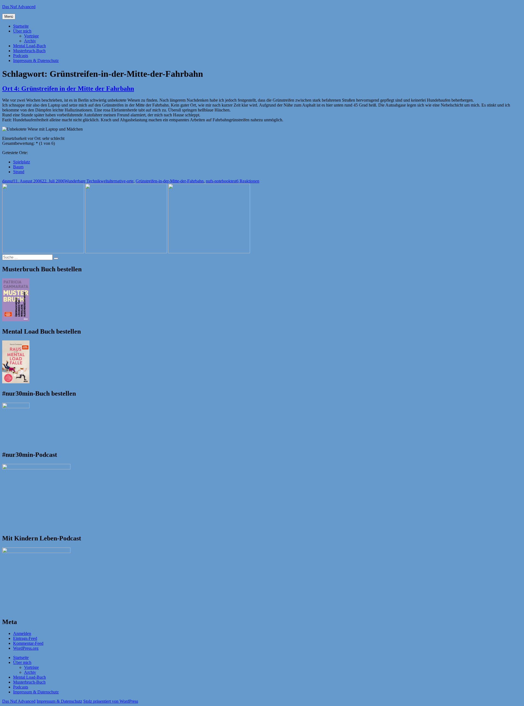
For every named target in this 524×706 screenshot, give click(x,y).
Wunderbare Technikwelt (86, 181)
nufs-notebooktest (221, 181)
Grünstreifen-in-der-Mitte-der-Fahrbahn (170, 181)
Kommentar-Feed (28, 643)
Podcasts (20, 55)
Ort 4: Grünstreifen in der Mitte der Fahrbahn (68, 88)
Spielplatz (21, 162)
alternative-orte (120, 181)
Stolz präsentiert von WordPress (110, 701)
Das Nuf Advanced (18, 6)
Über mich (22, 31)
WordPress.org (25, 648)
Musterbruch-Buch (29, 50)
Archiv (30, 41)
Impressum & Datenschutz (36, 60)
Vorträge (31, 36)
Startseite (21, 26)
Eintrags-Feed (25, 638)
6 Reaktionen (247, 181)
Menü (8, 16)
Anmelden (22, 633)
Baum (18, 166)
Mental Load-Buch (29, 45)
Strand (18, 171)
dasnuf (8, 181)
